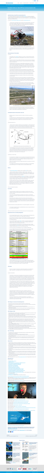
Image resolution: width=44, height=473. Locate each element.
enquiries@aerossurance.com (12, 428)
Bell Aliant (17, 56)
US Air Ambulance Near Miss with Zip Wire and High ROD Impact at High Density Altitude (24, 407)
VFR (17, 225)
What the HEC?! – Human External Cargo (13, 366)
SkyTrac (23, 176)
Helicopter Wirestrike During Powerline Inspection (19, 399)
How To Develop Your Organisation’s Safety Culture (14, 363)
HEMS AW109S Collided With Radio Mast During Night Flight (20, 402)
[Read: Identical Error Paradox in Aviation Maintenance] (25, 446)
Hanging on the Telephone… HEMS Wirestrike (20, 406)
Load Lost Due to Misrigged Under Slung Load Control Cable (15, 372)
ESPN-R (22, 410)
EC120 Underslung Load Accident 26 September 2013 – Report (15, 369)
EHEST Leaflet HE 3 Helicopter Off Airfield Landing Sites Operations (16, 425)
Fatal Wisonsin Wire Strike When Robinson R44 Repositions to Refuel (21, 403)
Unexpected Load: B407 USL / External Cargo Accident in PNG (15, 371)
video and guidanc (30, 410)
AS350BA (17, 20)
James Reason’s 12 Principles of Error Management (14, 364)
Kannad (12, 170)
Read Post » (30, 450)
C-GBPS (20, 20)
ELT (26, 170)
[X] (36, 0)
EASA (34, 410)
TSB (19, 16)
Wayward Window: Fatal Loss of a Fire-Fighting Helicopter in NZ (20, 377)
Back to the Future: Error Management (13, 365)
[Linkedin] (34, 0)
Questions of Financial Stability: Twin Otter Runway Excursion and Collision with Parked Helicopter (16, 455)
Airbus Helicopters (14, 20)
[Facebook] (37, 0)
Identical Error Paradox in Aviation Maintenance (33, 443)
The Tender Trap (10, 374)
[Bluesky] (35, 0)
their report (25, 16)
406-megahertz (15, 170)
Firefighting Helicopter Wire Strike (18, 380)
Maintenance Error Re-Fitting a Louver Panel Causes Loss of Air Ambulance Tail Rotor (16, 443)
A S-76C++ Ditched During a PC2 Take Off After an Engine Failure (33, 454)
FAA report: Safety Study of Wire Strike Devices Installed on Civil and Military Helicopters (18, 376)
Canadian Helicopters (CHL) (27, 20)
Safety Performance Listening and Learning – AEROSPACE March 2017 (16, 362)
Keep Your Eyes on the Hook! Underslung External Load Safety (16, 368)
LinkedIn (13, 430)
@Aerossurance (22, 430)
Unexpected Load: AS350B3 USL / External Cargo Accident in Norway (16, 370)
